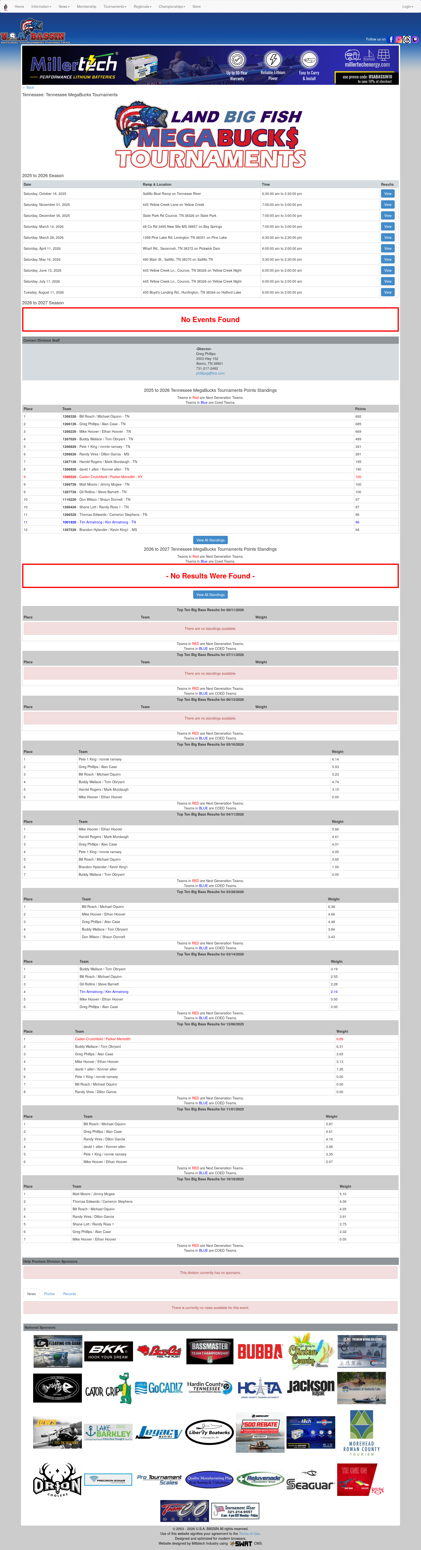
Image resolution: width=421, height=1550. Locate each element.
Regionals (141, 6)
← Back (28, 87)
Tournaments (114, 6)
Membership (86, 6)
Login (406, 6)
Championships (171, 6)
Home (19, 6)
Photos (49, 1293)
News (63, 6)
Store (196, 6)
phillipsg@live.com (210, 373)
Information (40, 6)
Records (69, 1293)
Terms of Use (249, 1533)
